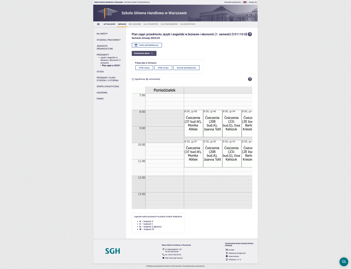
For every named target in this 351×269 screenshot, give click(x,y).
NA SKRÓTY (102, 34)
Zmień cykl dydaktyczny (148, 45)
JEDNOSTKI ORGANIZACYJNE (105, 47)
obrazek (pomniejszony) (186, 68)
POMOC (100, 98)
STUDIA (100, 71)
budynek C (148, 224)
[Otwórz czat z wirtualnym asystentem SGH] (343, 261)
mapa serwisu (234, 256)
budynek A (148, 221)
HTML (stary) (144, 68)
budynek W (149, 229)
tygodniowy (140, 79)
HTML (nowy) (163, 68)
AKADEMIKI (102, 92)
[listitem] (109, 24)
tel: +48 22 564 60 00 (173, 255)
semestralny (154, 79)
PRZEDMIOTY (103, 55)
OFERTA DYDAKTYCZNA (108, 86)
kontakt (231, 250)
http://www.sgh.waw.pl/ (174, 258)
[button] (250, 79)
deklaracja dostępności (237, 253)
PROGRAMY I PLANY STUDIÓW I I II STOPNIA (107, 79)
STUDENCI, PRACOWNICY (109, 40)
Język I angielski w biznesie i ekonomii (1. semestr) (111, 60)
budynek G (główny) (152, 226)
